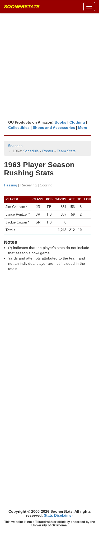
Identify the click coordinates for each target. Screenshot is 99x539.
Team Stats (66, 151)
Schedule (31, 151)
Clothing (77, 122)
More (82, 127)
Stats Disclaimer (58, 515)
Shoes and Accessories (54, 127)
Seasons (15, 146)
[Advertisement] (49, 66)
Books (60, 122)
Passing (10, 185)
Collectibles (19, 127)
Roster (47, 151)
